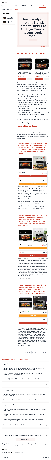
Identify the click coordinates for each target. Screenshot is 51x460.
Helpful (26, 352)
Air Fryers (33, 5)
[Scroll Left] (1, 6)
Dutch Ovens (25, 5)
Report (44, 352)
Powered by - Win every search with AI (13, 452)
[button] (47, 46)
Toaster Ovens (42, 5)
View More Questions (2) (25, 439)
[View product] (25, 68)
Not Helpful (35, 352)
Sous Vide (7, 5)
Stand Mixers (16, 5)
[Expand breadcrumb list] (11, 9)
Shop (22, 78)
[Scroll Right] (49, 68)
